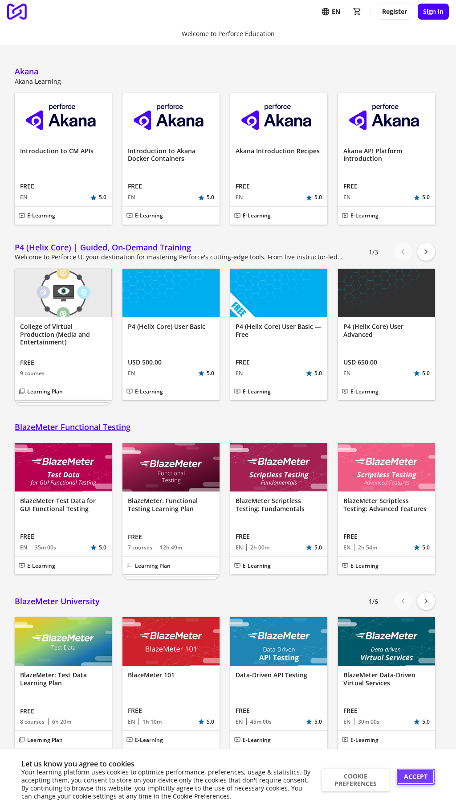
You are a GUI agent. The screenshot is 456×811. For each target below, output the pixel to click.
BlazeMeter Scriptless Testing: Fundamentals (270, 504)
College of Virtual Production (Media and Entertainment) (55, 334)
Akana (26, 71)
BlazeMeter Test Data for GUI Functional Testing (58, 504)
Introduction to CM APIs (57, 151)
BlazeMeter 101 (151, 675)
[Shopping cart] (357, 12)
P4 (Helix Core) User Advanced (373, 330)
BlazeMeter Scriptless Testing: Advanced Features (385, 504)
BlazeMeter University (57, 601)
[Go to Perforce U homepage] (17, 12)
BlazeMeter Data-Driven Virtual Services (379, 679)
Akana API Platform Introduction (372, 155)
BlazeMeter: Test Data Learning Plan (53, 679)
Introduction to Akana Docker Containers (161, 155)
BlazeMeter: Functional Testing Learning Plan (163, 504)
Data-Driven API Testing (271, 675)
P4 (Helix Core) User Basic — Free (278, 330)
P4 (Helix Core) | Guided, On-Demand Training (103, 247)
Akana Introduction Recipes (278, 151)
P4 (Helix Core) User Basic (166, 327)
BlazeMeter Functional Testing (72, 427)
